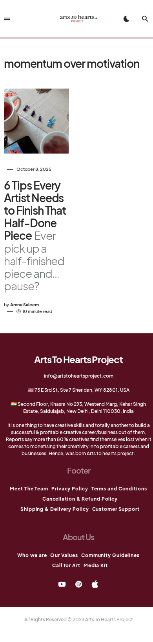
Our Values (64, 555)
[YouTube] (62, 584)
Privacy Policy (69, 489)
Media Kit (96, 565)
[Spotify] (78, 584)
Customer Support (116, 509)
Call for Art (66, 565)
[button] (126, 19)
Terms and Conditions (119, 489)
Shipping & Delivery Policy (54, 509)
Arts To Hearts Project (78, 359)
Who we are (32, 555)
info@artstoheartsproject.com (78, 376)
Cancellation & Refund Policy (80, 499)
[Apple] (95, 584)
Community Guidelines (110, 555)
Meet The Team (29, 489)
